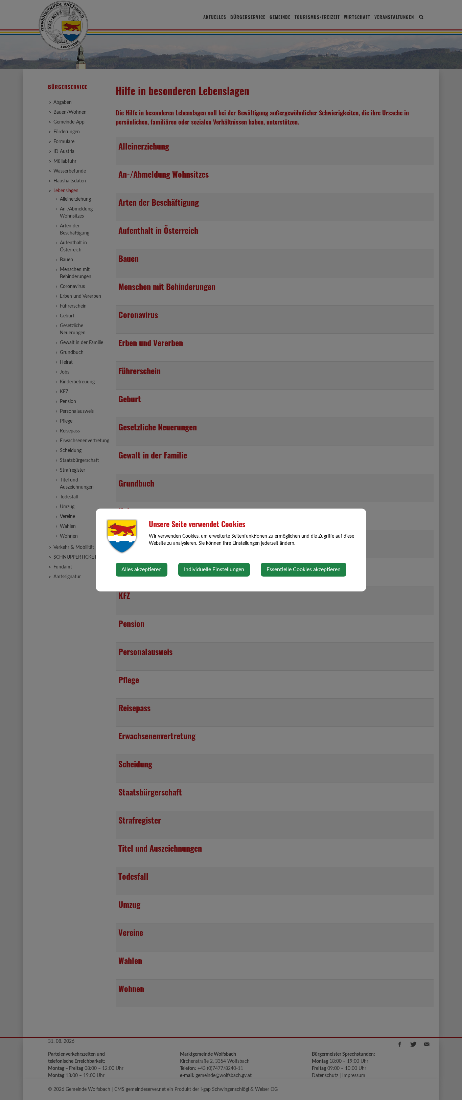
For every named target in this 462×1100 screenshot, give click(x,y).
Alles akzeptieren (141, 569)
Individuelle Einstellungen (214, 569)
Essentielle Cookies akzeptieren (304, 569)
